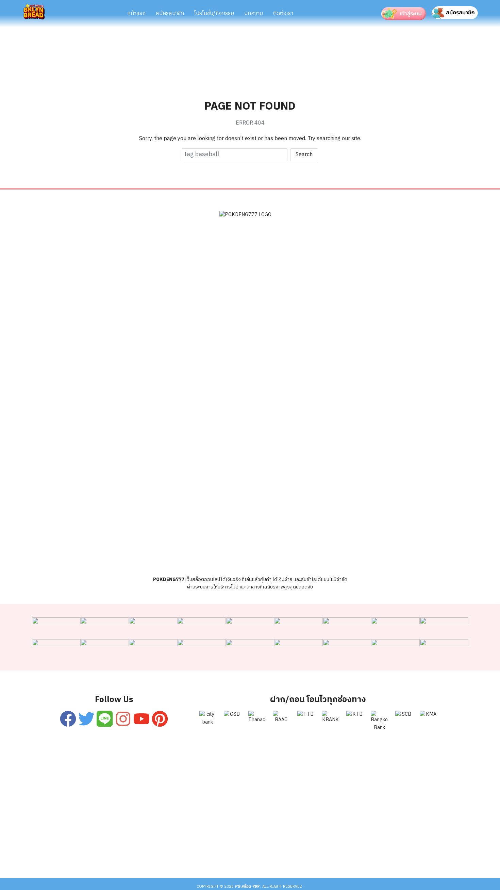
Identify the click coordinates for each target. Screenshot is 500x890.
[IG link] (123, 719)
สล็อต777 (282, 851)
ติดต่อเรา (283, 13)
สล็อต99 (213, 851)
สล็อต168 (353, 851)
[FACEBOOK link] (68, 719)
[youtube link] (141, 719)
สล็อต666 (247, 851)
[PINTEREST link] (160, 719)
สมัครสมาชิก (170, 13)
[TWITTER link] (86, 719)
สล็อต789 (388, 851)
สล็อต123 (179, 851)
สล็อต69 (145, 851)
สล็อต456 (111, 851)
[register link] (104, 719)
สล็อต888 (318, 851)
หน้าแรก (136, 13)
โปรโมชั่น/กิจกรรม (214, 13)
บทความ (253, 13)
